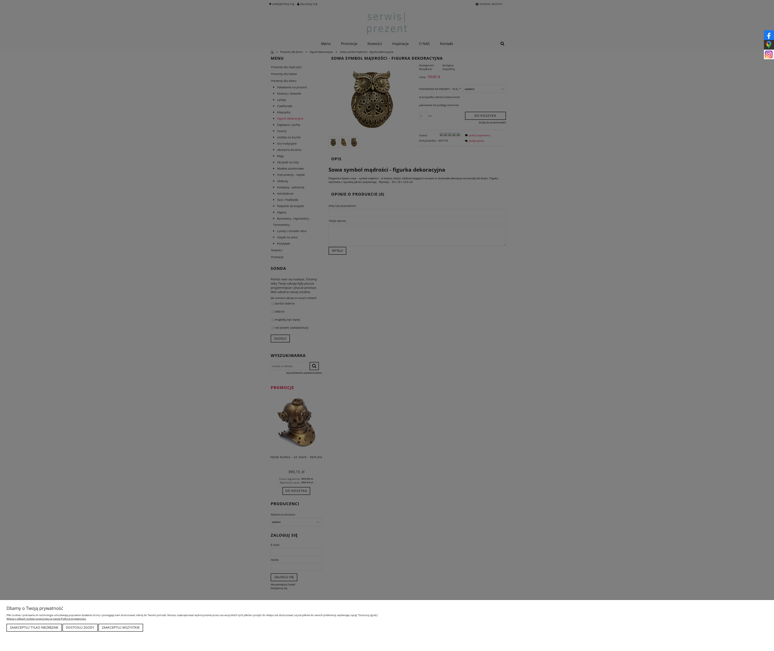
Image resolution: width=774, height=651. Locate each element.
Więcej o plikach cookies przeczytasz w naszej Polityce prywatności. (46, 619)
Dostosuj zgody (80, 627)
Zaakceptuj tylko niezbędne (34, 627)
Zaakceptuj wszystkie (121, 627)
